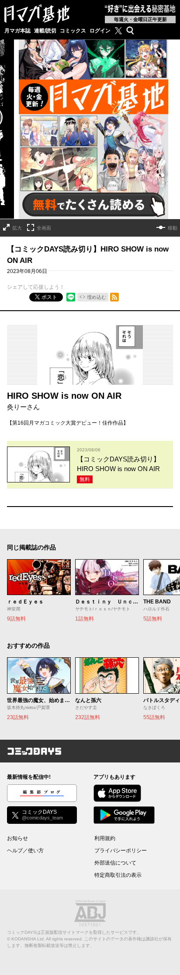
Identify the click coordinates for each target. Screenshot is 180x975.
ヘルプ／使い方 (25, 850)
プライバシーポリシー (120, 850)
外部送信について (115, 863)
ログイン (100, 31)
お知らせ (17, 838)
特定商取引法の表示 (118, 875)
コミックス (73, 31)
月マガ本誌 (17, 31)
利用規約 (104, 838)
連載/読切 (45, 31)
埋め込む (96, 297)
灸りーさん (23, 407)
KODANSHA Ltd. (28, 938)
